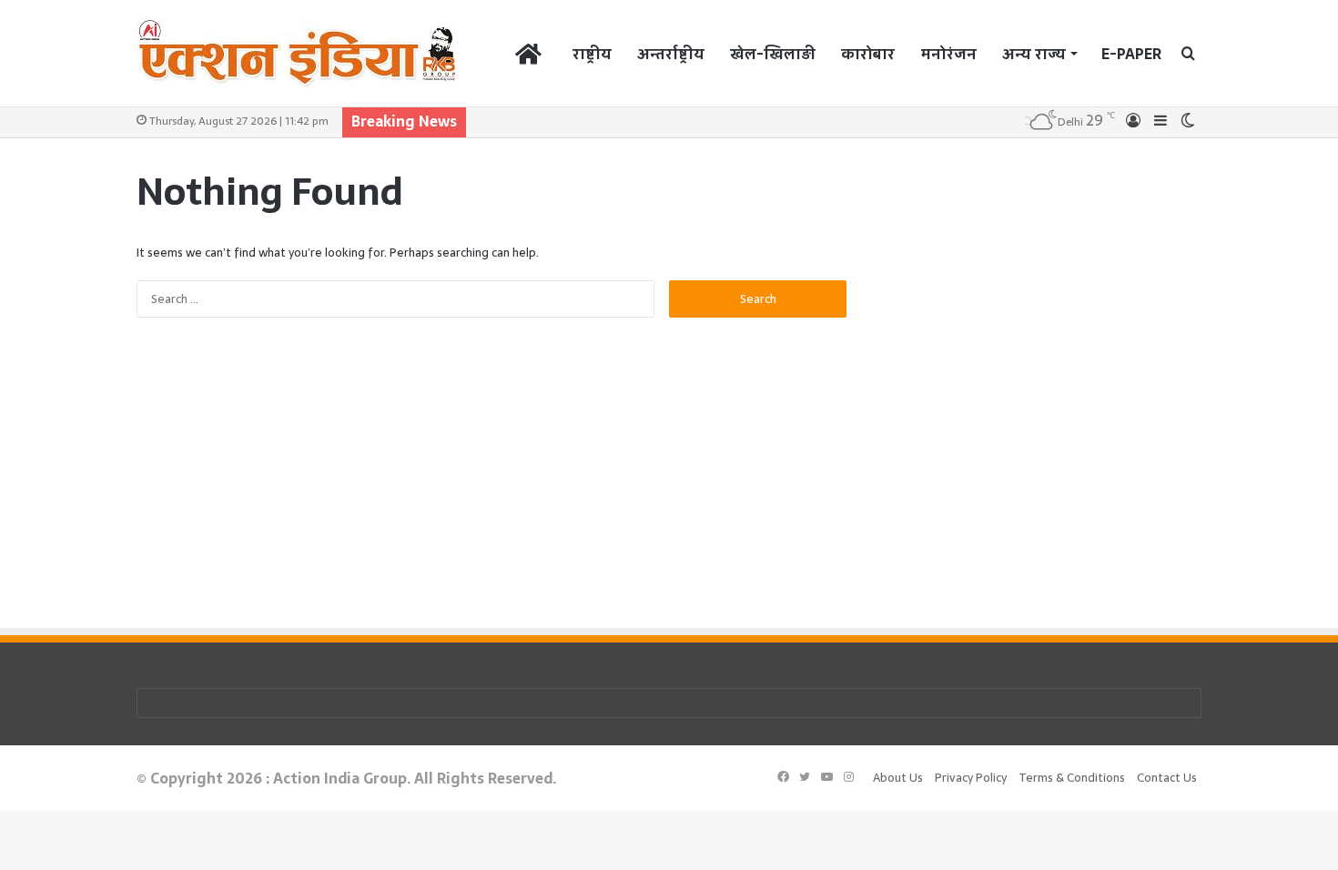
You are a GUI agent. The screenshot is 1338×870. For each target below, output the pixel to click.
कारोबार (868, 54)
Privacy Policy (971, 777)
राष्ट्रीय (592, 54)
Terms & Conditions (1072, 777)
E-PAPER (1131, 54)
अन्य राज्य (1034, 54)
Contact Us (1167, 777)
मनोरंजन (948, 54)
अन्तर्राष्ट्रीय (670, 54)
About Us (898, 777)
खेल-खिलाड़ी (773, 54)
